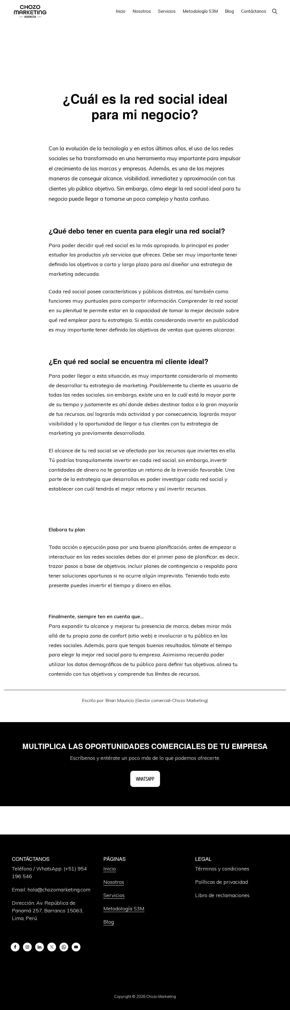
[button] (274, 11)
